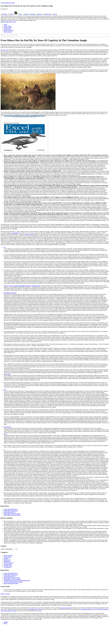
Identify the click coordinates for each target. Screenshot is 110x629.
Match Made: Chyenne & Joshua (12, 515)
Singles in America (8, 30)
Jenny (5, 434)
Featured (6, 558)
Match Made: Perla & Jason (11, 510)
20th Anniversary (8, 555)
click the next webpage (66, 607)
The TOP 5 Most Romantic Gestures (13, 582)
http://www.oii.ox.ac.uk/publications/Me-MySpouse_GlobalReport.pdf (22, 285)
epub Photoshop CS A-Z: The (35, 609)
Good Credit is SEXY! (10, 512)
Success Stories (8, 27)
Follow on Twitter (5, 593)
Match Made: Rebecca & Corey (12, 513)
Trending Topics (8, 565)
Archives (3, 549)
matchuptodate (15, 233)
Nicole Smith (7, 374)
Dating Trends (7, 26)
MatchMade (7, 561)
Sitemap (6, 622)
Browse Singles (8, 31)
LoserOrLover (7, 427)
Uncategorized (7, 567)
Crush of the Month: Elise (10, 509)
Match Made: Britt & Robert (11, 583)
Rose (5, 389)
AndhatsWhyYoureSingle (10, 293)
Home (5, 24)
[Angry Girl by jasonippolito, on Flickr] (4, 50)
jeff (4, 247)
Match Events (7, 29)
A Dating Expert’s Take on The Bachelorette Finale (17, 580)
